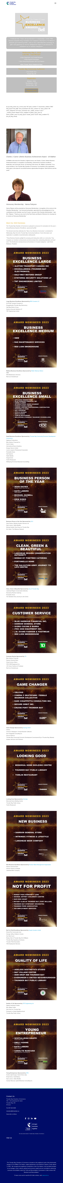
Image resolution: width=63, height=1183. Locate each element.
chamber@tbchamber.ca (12, 1111)
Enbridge (25, 799)
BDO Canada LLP (34, 301)
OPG (27, 1073)
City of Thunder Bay (34, 588)
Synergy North (27, 727)
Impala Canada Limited (35, 930)
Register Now (31, 90)
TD (25, 656)
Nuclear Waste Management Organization (40, 864)
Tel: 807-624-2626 (11, 1108)
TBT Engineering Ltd (28, 1003)
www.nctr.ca (45, 1175)
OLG (32, 521)
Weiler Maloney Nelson (37, 370)
